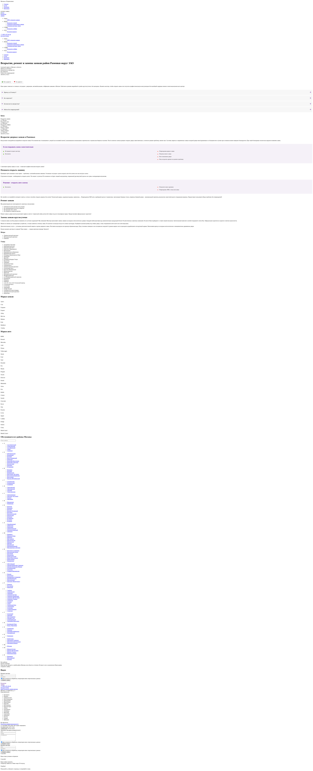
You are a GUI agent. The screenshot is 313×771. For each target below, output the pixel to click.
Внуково (9, 471)
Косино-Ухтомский (12, 511)
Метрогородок (11, 540)
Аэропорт (10, 450)
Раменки (9, 584)
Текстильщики (11, 616)
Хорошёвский (11, 633)
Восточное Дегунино (13, 474)
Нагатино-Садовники (13, 550)
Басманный (10, 455)
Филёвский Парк (12, 624)
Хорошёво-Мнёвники (13, 631)
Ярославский (11, 658)
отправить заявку (5, 666)
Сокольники (10, 606)
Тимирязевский (11, 619)
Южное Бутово (11, 649)
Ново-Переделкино (12, 558)
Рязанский (10, 587)
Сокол (9, 603)
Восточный (10, 477)
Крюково (9, 517)
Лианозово (10, 527)
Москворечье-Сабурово (13, 547)
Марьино (9, 537)
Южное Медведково (12, 650)
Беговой (9, 456)
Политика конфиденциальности (10, 724)
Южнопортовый (11, 653)
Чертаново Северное (13, 640)
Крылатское (10, 515)
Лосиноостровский (12, 530)
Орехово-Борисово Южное (14, 566)
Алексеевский (11, 446)
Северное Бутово (12, 594)
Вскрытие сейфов (12, 28)
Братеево (9, 465)
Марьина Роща (11, 536)
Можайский (10, 544)
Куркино (9, 521)
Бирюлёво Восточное (13, 461)
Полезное (6, 7)
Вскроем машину (12, 31)
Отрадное (10, 569)
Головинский (11, 483)
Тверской (9, 615)
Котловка (9, 512)
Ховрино (9, 630)
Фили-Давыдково (12, 625)
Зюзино (9, 497)
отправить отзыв (5, 743)
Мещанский (10, 542)
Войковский (10, 472)
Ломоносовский (11, 528)
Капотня (9, 506)
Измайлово (10, 503)
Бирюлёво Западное (12, 462)
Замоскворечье (11, 494)
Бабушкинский (11, 453)
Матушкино (10, 539)
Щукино (9, 646)
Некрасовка (10, 555)
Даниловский (11, 487)
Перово (9, 574)
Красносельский (11, 514)
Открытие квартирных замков (15, 24)
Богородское (10, 464)
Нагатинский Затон (12, 552)
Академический (11, 445)
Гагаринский (10, 481)
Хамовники (10, 628)
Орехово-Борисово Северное (15, 565)
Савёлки (9, 590)
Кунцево (9, 519)
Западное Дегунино (12, 496)
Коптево (9, 509)
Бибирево (10, 459)
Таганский (10, 614)
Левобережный (11, 524)
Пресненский (11, 580)
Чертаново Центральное (14, 641)
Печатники (10, 575)
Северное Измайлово (13, 596)
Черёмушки (10, 638)
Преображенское (11, 578)
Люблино (9, 531)
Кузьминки (10, 518)
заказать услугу (5, 74)
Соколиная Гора (11, 605)
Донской (9, 490)
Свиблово (10, 593)
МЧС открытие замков (13, 20)
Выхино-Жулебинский (13, 478)
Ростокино (10, 586)
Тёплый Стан (11, 618)
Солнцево (10, 608)
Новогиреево (11, 559)
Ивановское (10, 502)
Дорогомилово (11, 492)
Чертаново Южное (12, 643)
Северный (10, 600)
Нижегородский (11, 556)
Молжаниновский (12, 546)
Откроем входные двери (14, 26)
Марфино (9, 534)
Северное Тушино (12, 599)
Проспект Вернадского (13, 581)
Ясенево (9, 659)
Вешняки (9, 470)
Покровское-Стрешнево (13, 577)
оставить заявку (5, 11)
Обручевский (11, 564)
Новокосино (10, 561)
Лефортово (10, 525)
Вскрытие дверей (12, 23)
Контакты (6, 8)
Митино (9, 543)
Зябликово (10, 499)
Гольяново (10, 484)
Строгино (10, 611)
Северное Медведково (13, 597)
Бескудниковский (12, 458)
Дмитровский (11, 489)
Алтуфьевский (11, 447)
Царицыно (10, 636)
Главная (6, 4)
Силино (9, 602)
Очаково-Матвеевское (13, 571)
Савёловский (11, 591)
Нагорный (10, 553)
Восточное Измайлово (13, 475)
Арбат (9, 449)
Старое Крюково (11, 609)
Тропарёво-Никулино (13, 621)
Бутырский (10, 467)
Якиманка (10, 656)
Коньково (9, 508)
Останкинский (11, 568)
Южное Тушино (11, 652)
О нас (5, 5)
